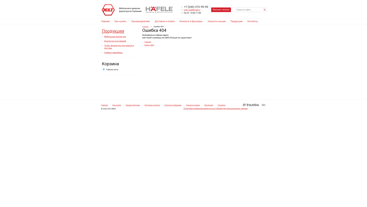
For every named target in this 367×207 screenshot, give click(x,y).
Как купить (116, 105)
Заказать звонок (221, 9)
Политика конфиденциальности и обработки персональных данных (216, 108)
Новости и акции (193, 105)
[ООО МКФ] (108, 10)
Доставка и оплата (152, 105)
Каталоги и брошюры (172, 105)
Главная (145, 27)
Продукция (113, 30)
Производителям (133, 105)
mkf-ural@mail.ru (192, 10)
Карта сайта (149, 45)
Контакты (222, 105)
